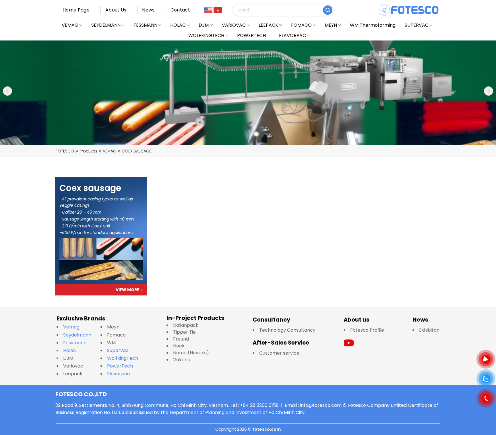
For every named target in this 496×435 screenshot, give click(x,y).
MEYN (331, 25)
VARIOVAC (234, 25)
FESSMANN (145, 25)
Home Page (76, 10)
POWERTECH (251, 35)
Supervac (118, 350)
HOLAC (178, 25)
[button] (7, 91)
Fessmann (74, 342)
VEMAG (70, 25)
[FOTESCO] (408, 10)
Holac (69, 350)
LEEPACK (268, 25)
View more (127, 290)
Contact (180, 10)
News (148, 10)
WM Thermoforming (373, 25)
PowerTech (120, 366)
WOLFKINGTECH (206, 35)
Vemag (74, 327)
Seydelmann (77, 335)
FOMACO (301, 25)
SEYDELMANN (106, 25)
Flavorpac (118, 373)
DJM (204, 25)
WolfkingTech (122, 358)
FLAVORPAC (292, 35)
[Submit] (327, 10)
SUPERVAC (417, 25)
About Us (116, 10)
